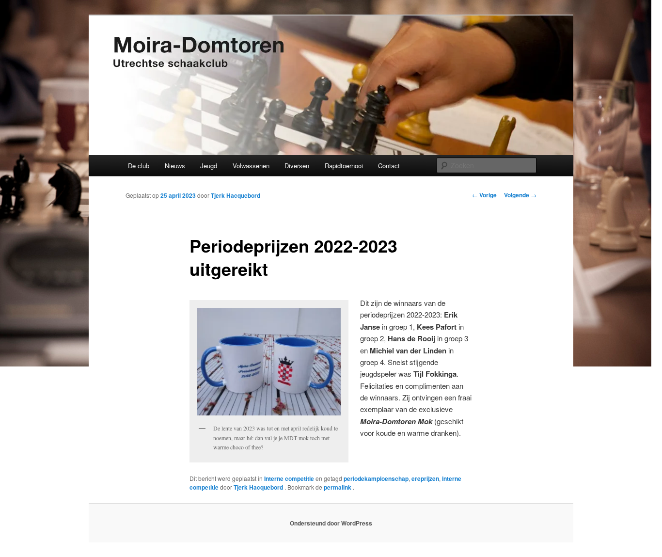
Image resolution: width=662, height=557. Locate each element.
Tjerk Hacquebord (235, 195)
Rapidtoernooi (344, 165)
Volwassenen (251, 165)
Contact (389, 165)
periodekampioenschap (376, 478)
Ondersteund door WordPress (331, 523)
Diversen (296, 165)
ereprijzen (425, 478)
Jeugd (208, 165)
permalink (338, 487)
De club (138, 165)
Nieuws (175, 165)
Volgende (520, 195)
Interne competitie (289, 478)
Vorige (484, 195)
